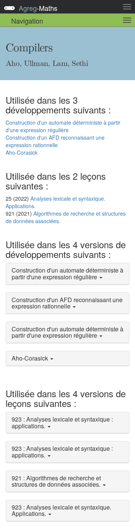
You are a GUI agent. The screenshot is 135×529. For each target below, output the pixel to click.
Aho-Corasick (22, 152)
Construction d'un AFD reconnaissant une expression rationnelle (55, 141)
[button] (67, 273)
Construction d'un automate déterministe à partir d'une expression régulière (63, 126)
